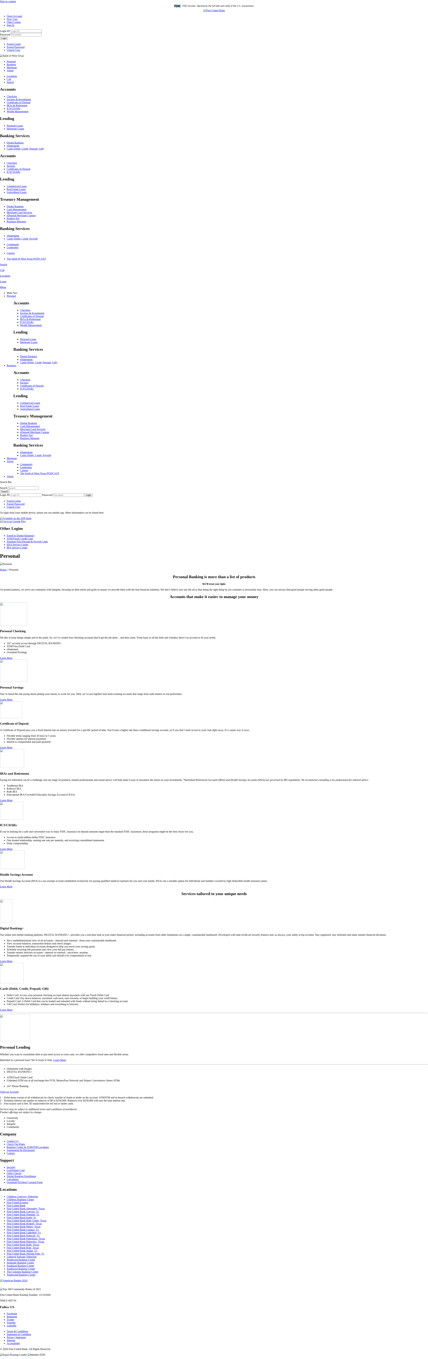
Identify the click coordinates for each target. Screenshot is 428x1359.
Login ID (5, 31)
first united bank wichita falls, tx (25, 1253)
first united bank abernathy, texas (26, 1208)
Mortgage (12, 67)
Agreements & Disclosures (21, 1150)
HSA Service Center (17, 544)
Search (10, 82)
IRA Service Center (17, 547)
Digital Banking (15, 142)
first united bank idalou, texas (23, 1226)
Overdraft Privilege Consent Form (25, 1182)
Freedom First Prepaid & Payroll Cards (27, 541)
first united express (17, 1202)
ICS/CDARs (13, 108)
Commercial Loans (17, 186)
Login (4, 38)
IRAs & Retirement (17, 105)
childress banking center (20, 1199)
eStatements (13, 145)
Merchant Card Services (19, 212)
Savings (11, 166)
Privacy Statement (16, 1337)
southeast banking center (20, 1265)
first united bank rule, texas (23, 1247)
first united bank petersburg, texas (26, 1238)
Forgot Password (16, 47)
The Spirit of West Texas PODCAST (26, 258)
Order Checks (14, 1173)
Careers (11, 253)
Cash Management (16, 209)
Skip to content (8, 1)
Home (3, 569)
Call (9, 79)
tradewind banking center (21, 1274)
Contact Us (13, 1141)
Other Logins (14, 22)
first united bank (16, 1205)
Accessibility (13, 1343)
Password (5, 34)
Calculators (13, 1179)
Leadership (12, 247)
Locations (12, 76)
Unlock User (13, 50)
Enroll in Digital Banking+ (21, 535)
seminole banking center (20, 1262)
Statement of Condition (19, 1334)
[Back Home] (214, 10)
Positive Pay (13, 218)
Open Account (14, 16)
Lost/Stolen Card (16, 1170)
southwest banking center (21, 1268)
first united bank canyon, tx (23, 1211)
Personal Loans (15, 125)
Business (11, 64)
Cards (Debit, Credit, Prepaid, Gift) (25, 148)
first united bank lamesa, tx (23, 1229)
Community (13, 244)
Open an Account (9, 1091)
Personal (11, 61)
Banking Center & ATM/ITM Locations (28, 1147)
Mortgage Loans (15, 128)
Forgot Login (14, 44)
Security (11, 1167)
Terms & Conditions (17, 1331)
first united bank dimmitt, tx (23, 1214)
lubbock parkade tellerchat (21, 1256)
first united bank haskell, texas (24, 1223)
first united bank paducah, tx (23, 1235)
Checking (12, 96)
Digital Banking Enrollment (21, 1176)
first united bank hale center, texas (26, 1220)
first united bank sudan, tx (22, 1250)
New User (12, 19)
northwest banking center (21, 1259)
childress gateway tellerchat (22, 1196)
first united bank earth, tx (21, 1217)
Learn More (6, 658)
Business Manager (16, 221)
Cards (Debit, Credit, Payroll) (22, 238)
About (10, 70)
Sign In (10, 25)
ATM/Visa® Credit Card (20, 538)
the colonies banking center (22, 1271)
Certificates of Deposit (18, 102)
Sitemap (11, 1340)
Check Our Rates (16, 1144)
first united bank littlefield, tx (24, 1232)
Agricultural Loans (17, 192)
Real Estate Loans (16, 189)
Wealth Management (17, 111)
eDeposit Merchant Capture (21, 215)
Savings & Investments (19, 99)
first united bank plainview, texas (25, 1241)
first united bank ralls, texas (23, 1244)
